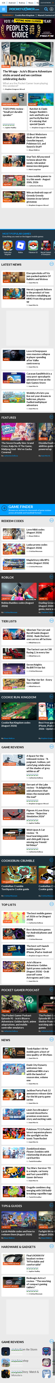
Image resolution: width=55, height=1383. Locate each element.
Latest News (11, 264)
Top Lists (8, 904)
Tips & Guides (11, 1206)
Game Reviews (12, 747)
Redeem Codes (12, 521)
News (30, 3)
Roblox (22, 3)
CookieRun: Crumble (18, 860)
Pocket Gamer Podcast (20, 990)
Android (12, 3)
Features (8, 417)
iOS (3, 3)
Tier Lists (8, 621)
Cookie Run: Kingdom (24, 15)
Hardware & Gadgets (18, 1246)
